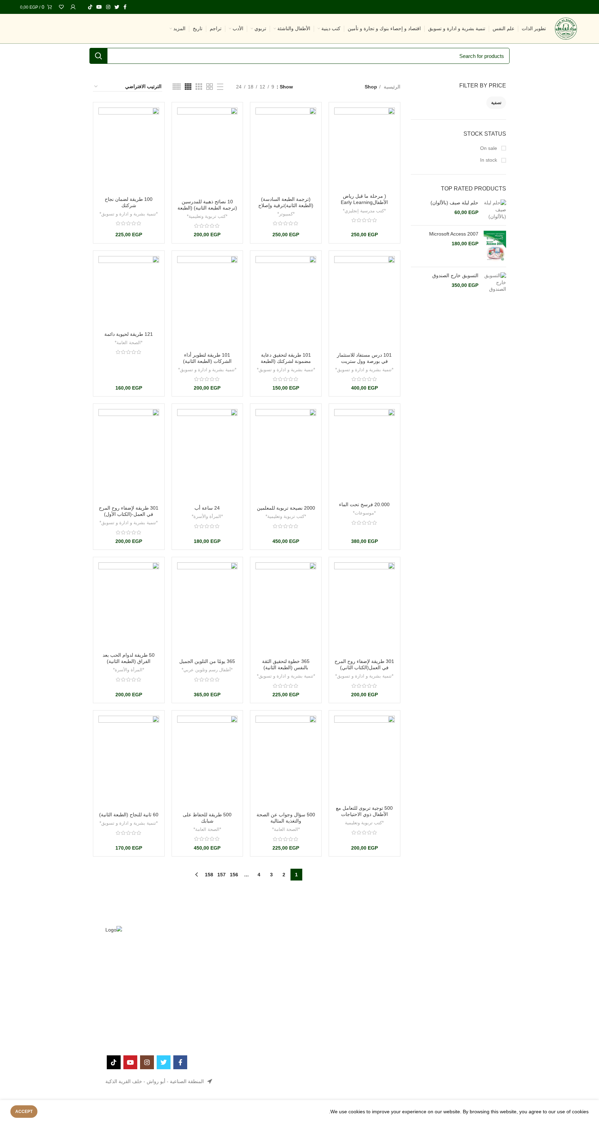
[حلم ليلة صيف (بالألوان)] (495, 209)
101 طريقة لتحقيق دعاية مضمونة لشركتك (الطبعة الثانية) (286, 361)
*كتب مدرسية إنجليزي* (364, 210)
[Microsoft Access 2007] (495, 246)
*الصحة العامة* (128, 342)
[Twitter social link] (116, 6)
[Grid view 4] (188, 86)
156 (234, 874)
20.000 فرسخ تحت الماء (364, 504)
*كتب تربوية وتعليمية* (207, 216)
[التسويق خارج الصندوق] (495, 282)
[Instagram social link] (108, 6)
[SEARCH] (98, 56)
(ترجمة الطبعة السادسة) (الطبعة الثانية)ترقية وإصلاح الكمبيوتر (285, 205)
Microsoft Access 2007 (453, 234)
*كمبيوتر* (286, 213)
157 (221, 874)
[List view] (220, 87)
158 (209, 874)
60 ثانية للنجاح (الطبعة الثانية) (128, 814)
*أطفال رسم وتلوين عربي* (207, 669)
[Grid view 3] (199, 86)
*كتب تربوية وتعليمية (364, 822)
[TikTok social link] (90, 6)
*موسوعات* (364, 513)
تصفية (496, 102)
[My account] (73, 7)
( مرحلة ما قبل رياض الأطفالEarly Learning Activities (364, 202)
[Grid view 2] (209, 86)
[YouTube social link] (99, 6)
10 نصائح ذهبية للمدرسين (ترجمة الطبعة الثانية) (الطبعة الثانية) (207, 208)
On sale (489, 148)
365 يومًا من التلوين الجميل (207, 661)
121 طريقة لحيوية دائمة (128, 334)
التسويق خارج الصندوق (455, 275)
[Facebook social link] (125, 6)
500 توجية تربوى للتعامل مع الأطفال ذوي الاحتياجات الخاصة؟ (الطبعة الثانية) (364, 814)
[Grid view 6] (177, 86)
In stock (489, 160)
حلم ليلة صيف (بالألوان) (454, 202)
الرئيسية (391, 87)
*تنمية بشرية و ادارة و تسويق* (128, 213)
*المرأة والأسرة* (207, 516)
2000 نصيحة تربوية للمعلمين (286, 508)
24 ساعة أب (207, 508)
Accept (24, 1111)
